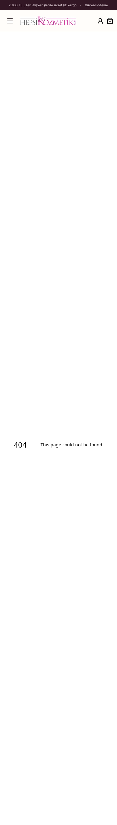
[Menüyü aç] (10, 21)
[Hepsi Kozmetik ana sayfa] (56, 21)
